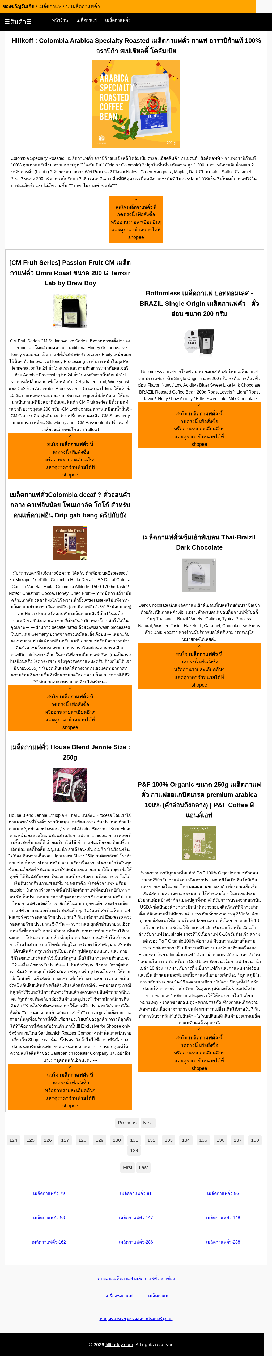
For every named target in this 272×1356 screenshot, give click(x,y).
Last (143, 1167)
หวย (103, 1318)
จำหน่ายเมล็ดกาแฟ (115, 1278)
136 (220, 1140)
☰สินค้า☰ (18, 21)
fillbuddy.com (119, 1344)
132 (151, 1140)
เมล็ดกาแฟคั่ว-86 (223, 1193)
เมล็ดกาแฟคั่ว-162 (49, 1242)
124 (13, 1140)
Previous (127, 1122)
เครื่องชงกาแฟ (119, 1296)
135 (203, 1140)
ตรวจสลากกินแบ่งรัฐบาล (150, 1318)
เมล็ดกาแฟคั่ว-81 (136, 1193)
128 (82, 1140)
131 (134, 1140)
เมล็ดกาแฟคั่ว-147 (136, 1217)
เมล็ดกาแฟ (86, 20)
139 (134, 1150)
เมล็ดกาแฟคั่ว (118, 20)
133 (169, 1140)
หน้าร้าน (60, 20)
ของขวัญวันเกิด (19, 6)
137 (238, 1140)
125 (31, 1140)
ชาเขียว (167, 1278)
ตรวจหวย (117, 1318)
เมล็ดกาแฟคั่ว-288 (223, 1242)
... (42, 20)
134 (186, 1140)
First (127, 1167)
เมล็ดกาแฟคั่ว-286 (136, 1242)
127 (65, 1140)
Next (148, 1122)
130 (117, 1140)
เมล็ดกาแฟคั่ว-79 (49, 1193)
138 (255, 1140)
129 (100, 1140)
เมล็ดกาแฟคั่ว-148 (223, 1217)
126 (48, 1140)
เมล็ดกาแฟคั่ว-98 (49, 1217)
